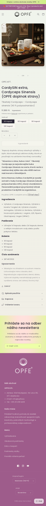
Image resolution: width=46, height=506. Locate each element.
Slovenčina (22, 493)
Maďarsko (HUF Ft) (22, 481)
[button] (2, 14)
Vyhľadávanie (10, 436)
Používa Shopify (27, 501)
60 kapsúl (22, 121)
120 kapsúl (8, 126)
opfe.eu (20, 501)
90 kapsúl (36, 121)
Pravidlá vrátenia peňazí (14, 456)
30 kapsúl (8, 121)
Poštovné (14, 113)
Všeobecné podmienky (14, 441)
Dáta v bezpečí (10, 446)
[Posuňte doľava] (18, 75)
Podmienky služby (11, 451)
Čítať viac (33, 195)
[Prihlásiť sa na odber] (39, 346)
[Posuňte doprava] (27, 75)
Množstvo (5, 131)
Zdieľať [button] (7, 286)
